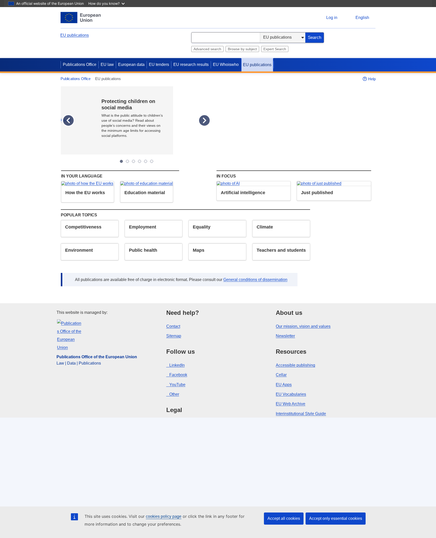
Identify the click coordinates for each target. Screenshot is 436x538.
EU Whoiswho (226, 64)
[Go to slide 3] (133, 161)
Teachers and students (281, 250)
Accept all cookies (283, 518)
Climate (265, 226)
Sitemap (173, 336)
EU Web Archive (290, 404)
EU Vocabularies (291, 394)
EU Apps (284, 384)
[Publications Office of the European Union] (81, 17)
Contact (173, 326)
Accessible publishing (295, 365)
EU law (107, 64)
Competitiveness (83, 226)
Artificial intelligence (243, 192)
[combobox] (226, 38)
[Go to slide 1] (121, 161)
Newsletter (285, 336)
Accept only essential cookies (335, 518)
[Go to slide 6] (151, 161)
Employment (142, 226)
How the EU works (85, 192)
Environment (79, 250)
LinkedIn (177, 365)
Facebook (178, 375)
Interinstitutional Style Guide (301, 414)
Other (174, 394)
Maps (198, 250)
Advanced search (207, 49)
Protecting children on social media (128, 104)
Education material (144, 192)
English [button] (362, 17)
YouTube (177, 384)
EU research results (191, 64)
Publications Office (79, 64)
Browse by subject (242, 49)
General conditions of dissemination (255, 279)
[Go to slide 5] (145, 161)
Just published (317, 192)
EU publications (74, 35)
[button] (68, 120)
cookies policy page (163, 516)
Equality (201, 226)
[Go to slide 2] (127, 161)
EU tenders (159, 64)
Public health (143, 250)
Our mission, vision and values (303, 326)
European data (131, 64)
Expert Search (274, 49)
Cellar (281, 375)
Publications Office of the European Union (97, 357)
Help (372, 79)
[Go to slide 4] (139, 161)
